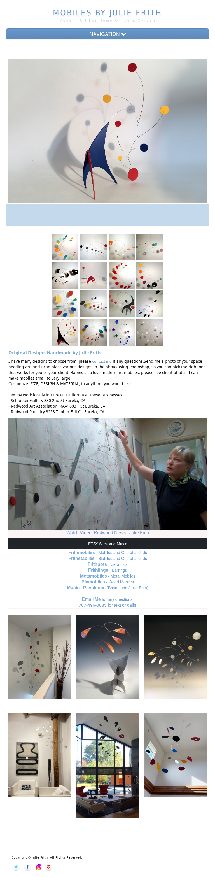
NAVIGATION (105, 33)
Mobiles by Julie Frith (107, 12)
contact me (102, 361)
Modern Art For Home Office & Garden (107, 20)
